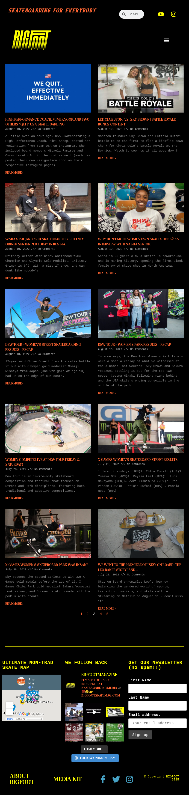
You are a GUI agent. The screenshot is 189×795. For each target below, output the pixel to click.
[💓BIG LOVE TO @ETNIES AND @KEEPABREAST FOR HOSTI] (115, 712)
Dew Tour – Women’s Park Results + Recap (134, 344)
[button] (166, 40)
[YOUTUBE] (161, 14)
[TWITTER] (116, 779)
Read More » (14, 173)
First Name (139, 680)
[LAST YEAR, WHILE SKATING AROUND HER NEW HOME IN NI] (94, 732)
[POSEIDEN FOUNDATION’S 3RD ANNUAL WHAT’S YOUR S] (94, 712)
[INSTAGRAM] (174, 14)
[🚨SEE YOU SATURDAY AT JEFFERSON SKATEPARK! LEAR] (115, 732)
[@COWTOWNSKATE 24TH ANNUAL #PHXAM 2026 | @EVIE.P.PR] (74, 712)
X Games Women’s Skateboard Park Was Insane (46, 565)
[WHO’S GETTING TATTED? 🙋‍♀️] (74, 732)
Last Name (138, 698)
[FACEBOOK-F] (103, 779)
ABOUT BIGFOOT (22, 779)
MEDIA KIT (67, 779)
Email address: (144, 715)
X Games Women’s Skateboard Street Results (138, 460)
